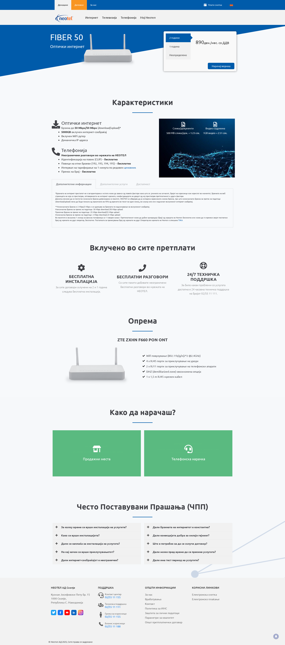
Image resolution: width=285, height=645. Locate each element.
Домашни (63, 4)
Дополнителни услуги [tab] (114, 184)
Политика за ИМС (156, 608)
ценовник (130, 167)
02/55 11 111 (113, 606)
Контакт (150, 603)
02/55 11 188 (113, 626)
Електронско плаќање (206, 599)
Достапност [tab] (143, 184)
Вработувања (153, 599)
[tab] (178, 37)
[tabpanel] (142, 208)
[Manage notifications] (276, 636)
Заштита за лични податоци (162, 613)
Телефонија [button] (128, 17)
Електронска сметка (204, 594)
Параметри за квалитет (159, 617)
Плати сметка (215, 4)
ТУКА (180, 220)
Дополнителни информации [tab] (74, 184)
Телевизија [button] (109, 17)
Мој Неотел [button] (148, 17)
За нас (93, 4)
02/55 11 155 (113, 597)
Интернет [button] (91, 17)
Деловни (79, 4)
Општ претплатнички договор (163, 622)
